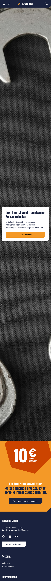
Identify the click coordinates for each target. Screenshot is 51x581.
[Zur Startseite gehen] (25, 3)
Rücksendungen (8, 566)
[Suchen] (9, 3)
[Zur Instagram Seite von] (10, 537)
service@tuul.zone (22, 530)
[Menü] (4, 3)
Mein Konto (6, 563)
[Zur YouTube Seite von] (16, 537)
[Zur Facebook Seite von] (3, 537)
